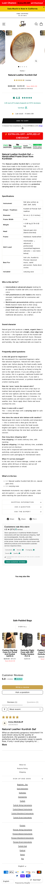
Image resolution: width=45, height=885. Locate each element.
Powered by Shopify (22, 883)
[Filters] (4, 709)
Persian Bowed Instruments (22, 834)
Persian (22, 825)
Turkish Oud (22, 846)
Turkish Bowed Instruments (22, 809)
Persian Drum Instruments (22, 842)
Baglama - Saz (22, 784)
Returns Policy (22, 768)
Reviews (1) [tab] (12, 702)
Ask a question (22, 507)
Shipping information (22, 502)
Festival (22, 850)
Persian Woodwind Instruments (22, 838)
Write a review (22, 687)
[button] (19, 80)
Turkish (22, 801)
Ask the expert (22, 511)
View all (22, 627)
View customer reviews (15, 562)
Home (22, 71)
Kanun (22, 854)
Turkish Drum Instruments (22, 817)
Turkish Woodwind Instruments (22, 813)
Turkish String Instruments (22, 805)
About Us (22, 765)
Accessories (22, 797)
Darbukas (22, 793)
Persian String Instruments (22, 830)
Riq (22, 858)
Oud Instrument (22, 788)
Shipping (14, 88)
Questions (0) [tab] (32, 702)
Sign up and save (22, 779)
